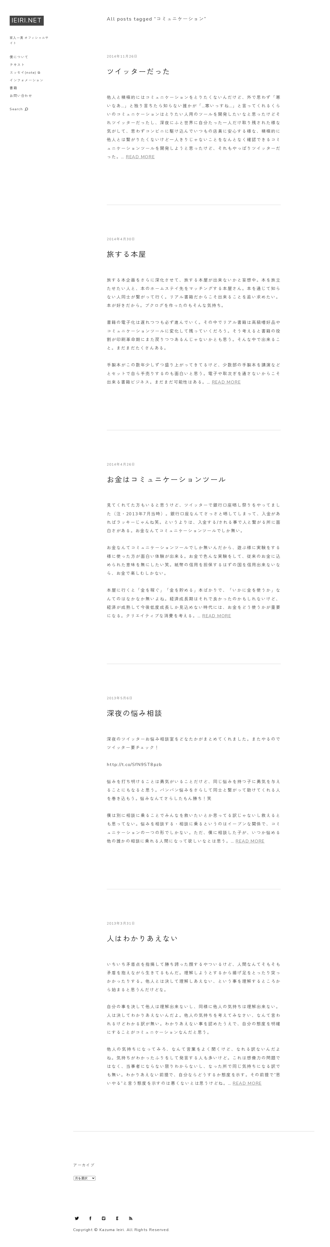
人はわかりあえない (143, 939)
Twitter (77, 1218)
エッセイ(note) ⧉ (25, 72)
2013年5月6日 (120, 698)
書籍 (13, 88)
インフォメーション (26, 80)
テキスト (17, 65)
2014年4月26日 (121, 464)
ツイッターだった (139, 72)
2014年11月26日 (122, 56)
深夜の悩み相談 (135, 714)
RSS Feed (131, 1218)
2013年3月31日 (121, 923)
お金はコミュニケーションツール (166, 480)
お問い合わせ (21, 96)
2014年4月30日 (121, 239)
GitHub (117, 1218)
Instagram (104, 1218)
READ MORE (140, 157)
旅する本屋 (127, 255)
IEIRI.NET (27, 20)
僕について (19, 57)
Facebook (90, 1218)
